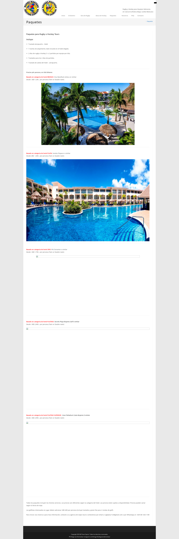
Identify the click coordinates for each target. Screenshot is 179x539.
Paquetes (150, 21)
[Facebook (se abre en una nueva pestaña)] (155, 2)
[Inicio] (144, 21)
